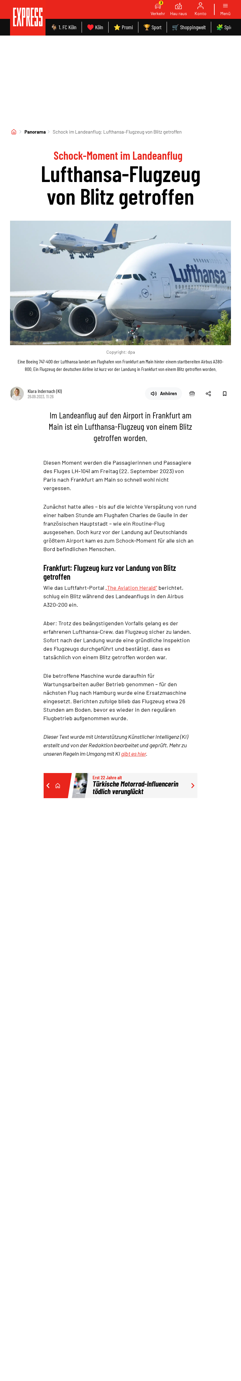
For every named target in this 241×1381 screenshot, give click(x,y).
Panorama (35, 132)
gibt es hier (133, 753)
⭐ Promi (123, 27)
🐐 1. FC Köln (64, 27)
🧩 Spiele (226, 27)
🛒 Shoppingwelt (189, 27)
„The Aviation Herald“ (131, 587)
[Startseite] (14, 132)
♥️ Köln (95, 27)
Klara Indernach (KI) (45, 391)
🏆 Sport (152, 27)
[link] (28, 18)
